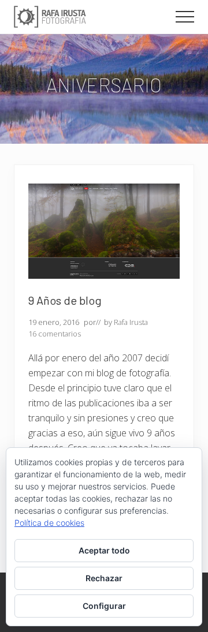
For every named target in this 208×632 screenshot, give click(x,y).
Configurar (104, 606)
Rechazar (104, 578)
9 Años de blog (65, 300)
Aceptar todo (104, 550)
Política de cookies (49, 523)
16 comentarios (54, 333)
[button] (184, 16)
